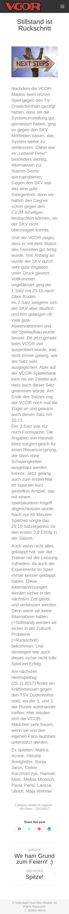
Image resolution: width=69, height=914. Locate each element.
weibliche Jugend (39, 805)
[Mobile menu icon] (62, 6)
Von (26, 808)
